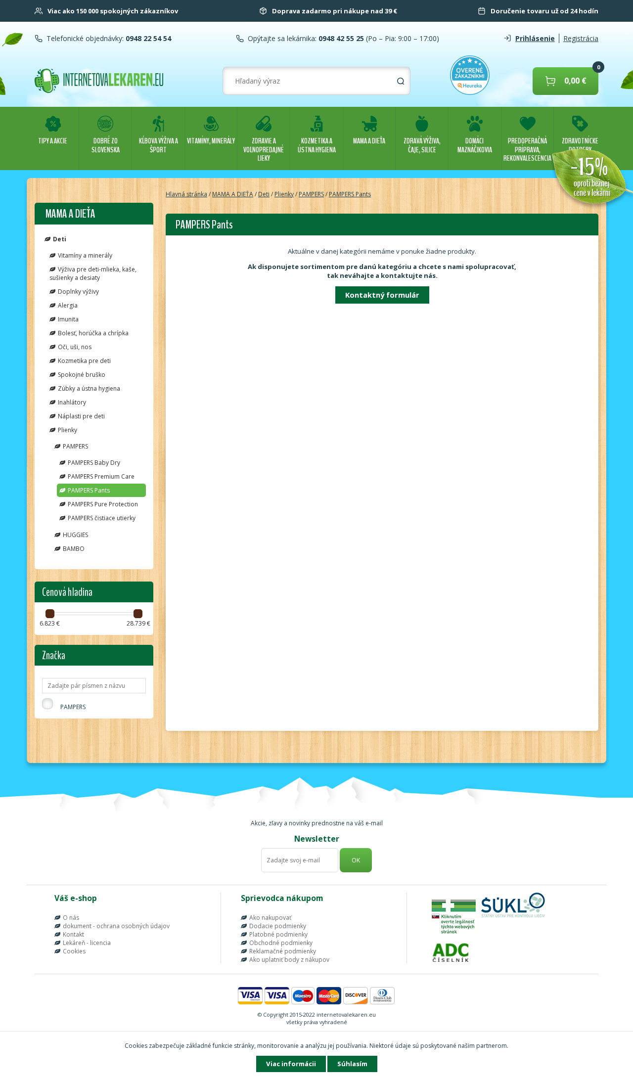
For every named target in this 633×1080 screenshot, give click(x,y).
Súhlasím (352, 1063)
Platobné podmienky (278, 934)
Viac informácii (291, 1063)
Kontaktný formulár (382, 295)
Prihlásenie (535, 38)
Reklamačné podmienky (282, 951)
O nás (71, 917)
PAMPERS (73, 707)
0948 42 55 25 (340, 38)
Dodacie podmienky (277, 926)
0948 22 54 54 (147, 38)
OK (356, 860)
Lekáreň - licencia (87, 943)
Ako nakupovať (270, 917)
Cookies (74, 951)
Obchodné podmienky (281, 943)
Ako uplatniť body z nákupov (289, 959)
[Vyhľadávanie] (400, 81)
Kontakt (73, 934)
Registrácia (580, 38)
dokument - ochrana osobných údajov (116, 926)
